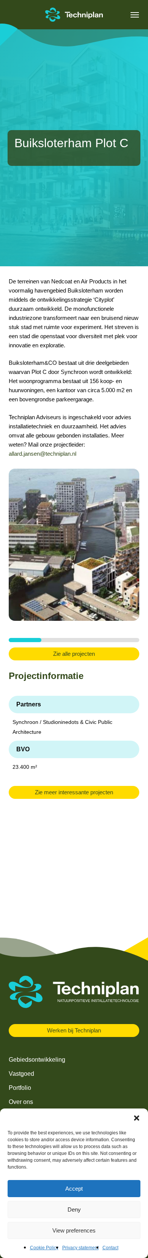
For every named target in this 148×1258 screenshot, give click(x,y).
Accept (74, 1188)
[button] (136, 1118)
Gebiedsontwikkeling (37, 1059)
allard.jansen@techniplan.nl (42, 453)
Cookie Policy (44, 1247)
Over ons (21, 1102)
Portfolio (20, 1088)
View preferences (74, 1230)
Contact (110, 1247)
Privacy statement (80, 1247)
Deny (74, 1209)
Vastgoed (21, 1073)
